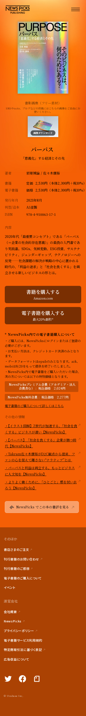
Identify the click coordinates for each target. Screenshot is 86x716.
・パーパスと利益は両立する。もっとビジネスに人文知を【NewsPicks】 (40, 470)
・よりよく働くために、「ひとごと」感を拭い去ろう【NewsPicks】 (41, 485)
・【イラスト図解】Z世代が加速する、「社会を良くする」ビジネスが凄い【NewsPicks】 (41, 428)
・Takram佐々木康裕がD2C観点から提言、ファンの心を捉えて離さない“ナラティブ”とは (40, 456)
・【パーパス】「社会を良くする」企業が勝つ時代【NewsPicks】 (40, 443)
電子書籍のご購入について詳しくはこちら (34, 405)
